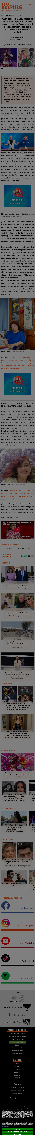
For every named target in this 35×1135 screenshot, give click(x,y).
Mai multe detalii (26, 1108)
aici (8, 1114)
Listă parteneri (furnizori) (6, 1126)
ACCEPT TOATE (17, 1129)
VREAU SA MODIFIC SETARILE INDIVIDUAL (17, 1131)
